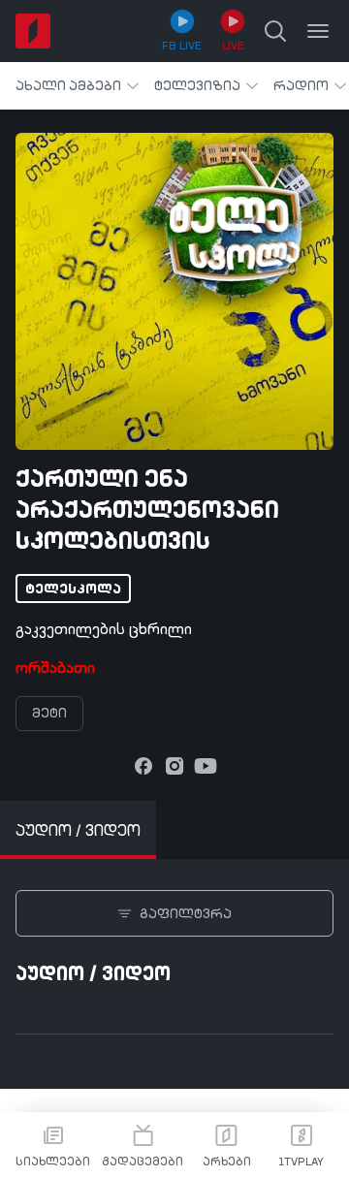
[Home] (33, 31)
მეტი (49, 713)
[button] (77, 86)
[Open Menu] (317, 31)
